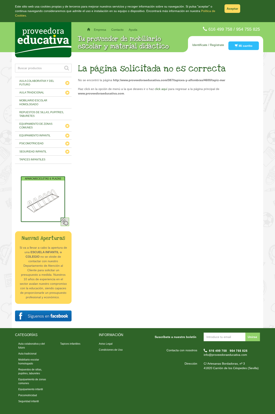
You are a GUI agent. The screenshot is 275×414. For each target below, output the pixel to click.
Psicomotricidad (31, 143)
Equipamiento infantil (34, 135)
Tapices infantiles (32, 159)
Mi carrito (245, 45)
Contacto (117, 29)
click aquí (161, 89)
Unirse (252, 337)
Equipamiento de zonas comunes (35, 125)
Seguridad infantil (33, 151)
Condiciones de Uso (111, 349)
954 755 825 (248, 29)
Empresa (100, 29)
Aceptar (232, 8)
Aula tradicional (31, 92)
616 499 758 (220, 29)
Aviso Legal (106, 343)
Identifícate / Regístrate (208, 45)
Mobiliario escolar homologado (33, 102)
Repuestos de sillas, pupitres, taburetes (41, 114)
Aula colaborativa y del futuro (36, 82)
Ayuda (133, 29)
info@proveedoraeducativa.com (225, 354)
